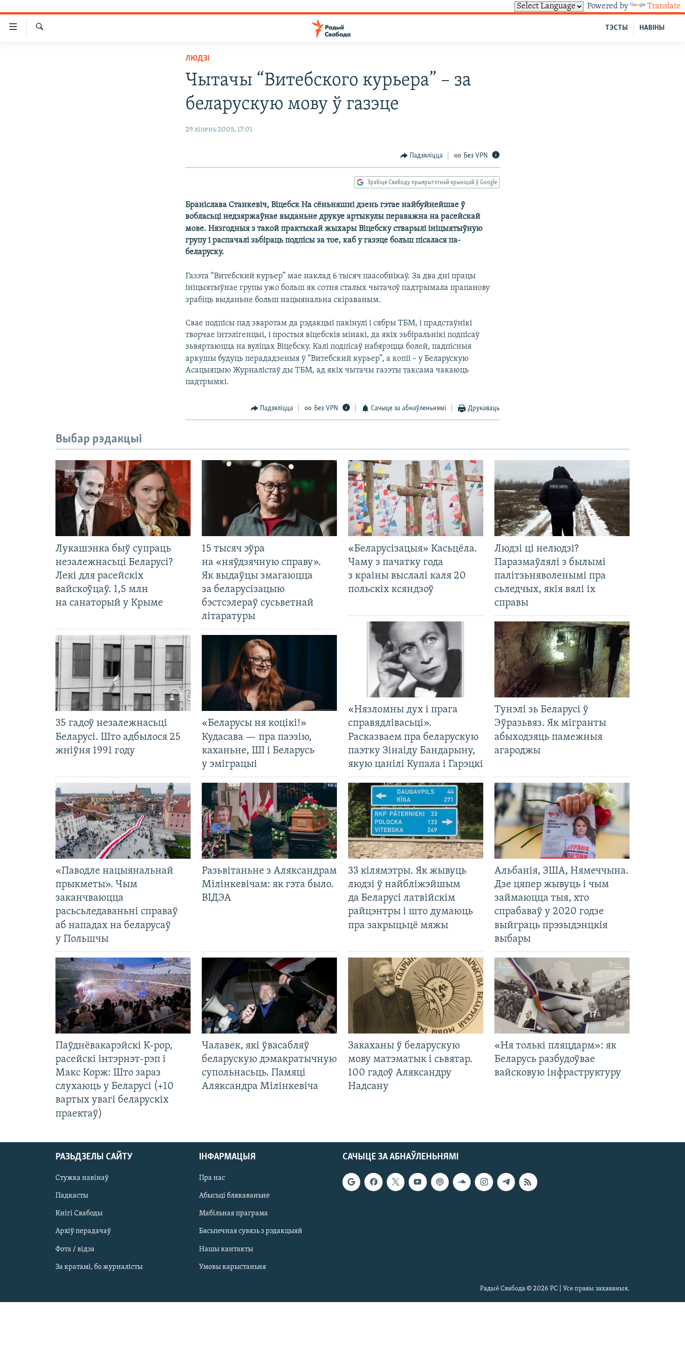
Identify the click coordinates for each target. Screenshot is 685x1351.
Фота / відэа (75, 1249)
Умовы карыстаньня (232, 1266)
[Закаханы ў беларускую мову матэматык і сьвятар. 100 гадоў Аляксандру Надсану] (415, 996)
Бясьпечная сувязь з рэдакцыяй (250, 1231)
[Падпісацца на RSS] (528, 1182)
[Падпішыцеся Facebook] (373, 1182)
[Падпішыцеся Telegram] (506, 1182)
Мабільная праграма (233, 1213)
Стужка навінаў (82, 1178)
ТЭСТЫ (616, 28)
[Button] (421, 156)
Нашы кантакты (226, 1249)
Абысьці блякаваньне (234, 1195)
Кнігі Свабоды (79, 1213)
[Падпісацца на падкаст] (440, 1182)
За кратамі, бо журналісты (99, 1266)
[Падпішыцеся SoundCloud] (462, 1182)
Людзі (197, 59)
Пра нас (212, 1178)
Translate (664, 6)
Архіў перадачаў (83, 1231)
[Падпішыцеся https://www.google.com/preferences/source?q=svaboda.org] (351, 1182)
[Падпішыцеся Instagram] (484, 1182)
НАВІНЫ (651, 28)
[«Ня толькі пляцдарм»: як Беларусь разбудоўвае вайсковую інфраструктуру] (562, 996)
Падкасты (71, 1195)
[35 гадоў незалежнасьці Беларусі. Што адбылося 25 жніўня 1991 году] (123, 673)
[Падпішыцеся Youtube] (417, 1182)
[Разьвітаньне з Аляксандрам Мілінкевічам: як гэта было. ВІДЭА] (269, 821)
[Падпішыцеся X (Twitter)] (395, 1182)
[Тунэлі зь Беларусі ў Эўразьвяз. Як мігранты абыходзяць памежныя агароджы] (562, 659)
